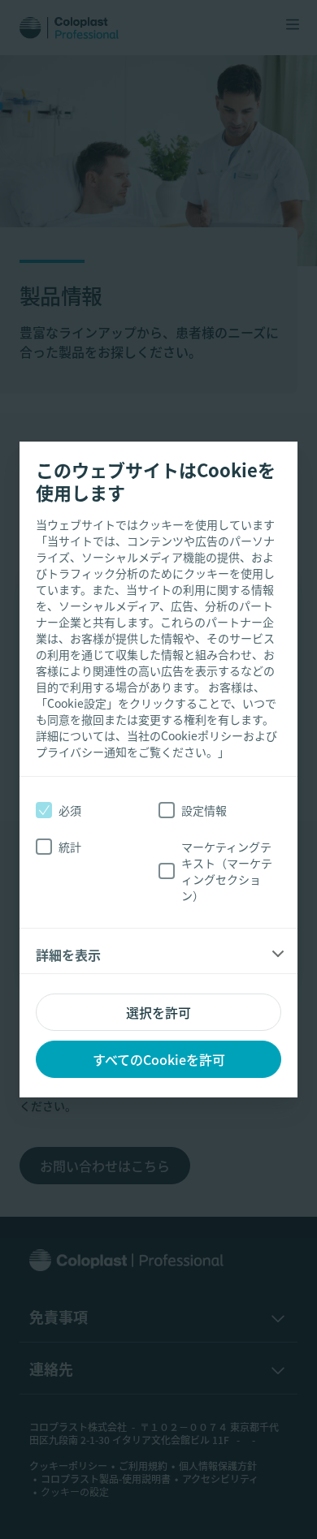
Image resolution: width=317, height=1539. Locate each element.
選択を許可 (158, 1012)
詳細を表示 (68, 954)
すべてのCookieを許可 (159, 1059)
